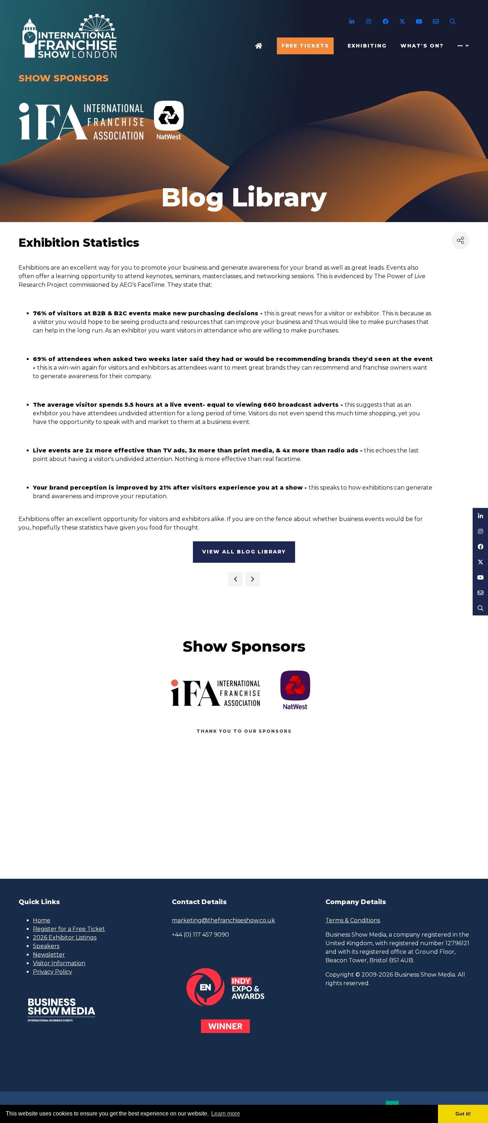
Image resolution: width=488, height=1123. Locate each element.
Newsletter (49, 954)
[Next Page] (252, 579)
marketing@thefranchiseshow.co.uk (223, 920)
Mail (435, 21)
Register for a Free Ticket (69, 929)
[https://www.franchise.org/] (81, 143)
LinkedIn (351, 21)
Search (452, 21)
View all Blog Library (244, 551)
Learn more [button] (225, 1114)
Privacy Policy (52, 971)
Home (259, 45)
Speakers (46, 946)
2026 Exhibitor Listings (64, 937)
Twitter (402, 21)
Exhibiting (367, 45)
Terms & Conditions (352, 920)
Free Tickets (305, 45)
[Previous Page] (235, 579)
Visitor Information (59, 963)
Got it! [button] (463, 1114)
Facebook (385, 21)
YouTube (419, 21)
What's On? (422, 45)
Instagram (368, 21)
